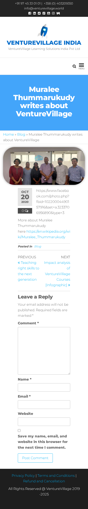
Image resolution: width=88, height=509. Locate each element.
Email (24, 396)
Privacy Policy (23, 476)
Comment (28, 323)
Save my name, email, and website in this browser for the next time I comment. (43, 441)
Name (25, 379)
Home (8, 134)
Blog (21, 134)
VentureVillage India (44, 42)
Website (25, 414)
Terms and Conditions (56, 476)
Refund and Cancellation (44, 481)
